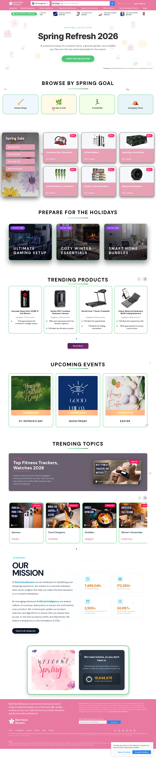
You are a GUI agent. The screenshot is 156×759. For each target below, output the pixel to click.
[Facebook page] (115, 728)
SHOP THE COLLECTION (78, 58)
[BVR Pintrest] (131, 728)
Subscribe (114, 722)
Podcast (51, 730)
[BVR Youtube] (127, 728)
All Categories (19, 730)
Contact (29, 730)
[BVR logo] (16, 3)
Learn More (129, 735)
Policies (37, 730)
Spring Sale (13, 8)
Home (10, 730)
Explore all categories (26, 631)
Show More (78, 346)
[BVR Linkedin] (135, 728)
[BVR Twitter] (123, 728)
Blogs (44, 730)
